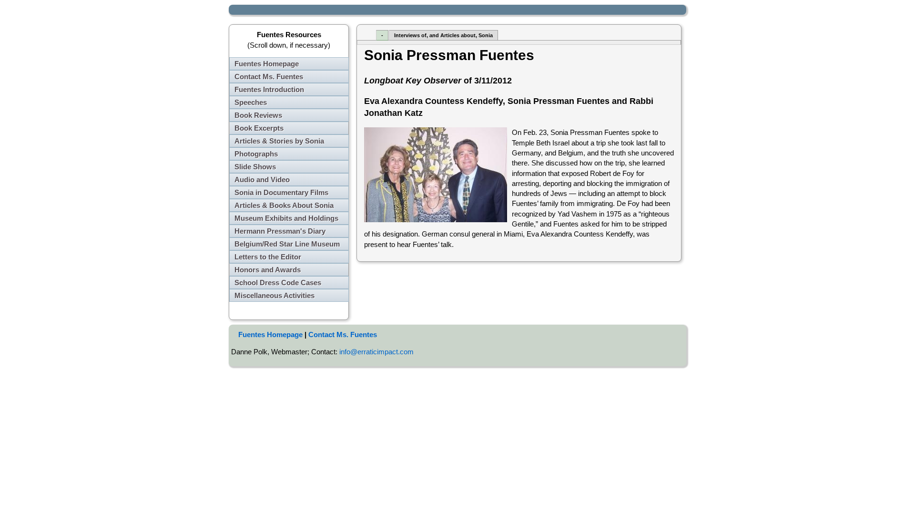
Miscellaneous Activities (274, 295)
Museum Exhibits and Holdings (286, 218)
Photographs (256, 154)
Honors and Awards (267, 270)
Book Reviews (258, 115)
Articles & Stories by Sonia (279, 141)
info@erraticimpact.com (376, 352)
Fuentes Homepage (266, 64)
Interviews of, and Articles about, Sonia (443, 35)
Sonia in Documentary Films (281, 192)
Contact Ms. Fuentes (268, 76)
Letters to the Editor (267, 257)
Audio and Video (262, 179)
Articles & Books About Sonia (284, 205)
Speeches (250, 102)
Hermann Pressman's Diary (279, 231)
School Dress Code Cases (277, 282)
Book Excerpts (259, 128)
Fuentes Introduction (269, 89)
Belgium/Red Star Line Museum (287, 244)
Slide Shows (255, 167)
